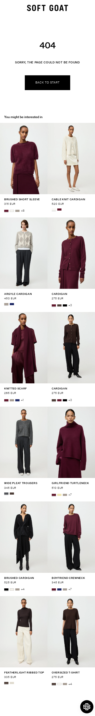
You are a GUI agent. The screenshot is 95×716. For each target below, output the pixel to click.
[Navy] (12, 304)
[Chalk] (12, 589)
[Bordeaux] (6, 210)
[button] (86, 706)
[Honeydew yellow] (59, 494)
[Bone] (12, 683)
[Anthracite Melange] (6, 493)
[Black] (65, 305)
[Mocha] (59, 305)
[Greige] (17, 210)
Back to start (47, 82)
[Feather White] (12, 210)
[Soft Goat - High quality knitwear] (47, 8)
